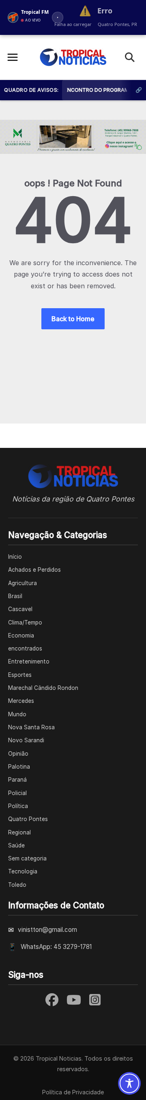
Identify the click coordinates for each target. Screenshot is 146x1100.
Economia (21, 635)
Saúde (16, 845)
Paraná (17, 779)
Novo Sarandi (26, 740)
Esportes (20, 675)
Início (15, 556)
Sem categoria (27, 858)
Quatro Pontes (28, 819)
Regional (19, 832)
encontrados (25, 648)
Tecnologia (22, 871)
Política (18, 806)
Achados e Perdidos (34, 569)
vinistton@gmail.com (47, 930)
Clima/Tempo (25, 622)
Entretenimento (28, 661)
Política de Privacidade (73, 1092)
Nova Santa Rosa (31, 727)
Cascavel (20, 609)
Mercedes (21, 701)
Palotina (19, 766)
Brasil (15, 596)
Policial (17, 793)
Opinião (18, 753)
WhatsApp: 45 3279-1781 (56, 947)
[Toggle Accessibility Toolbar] (129, 1083)
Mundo (17, 714)
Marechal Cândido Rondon (43, 688)
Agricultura (22, 583)
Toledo (17, 885)
